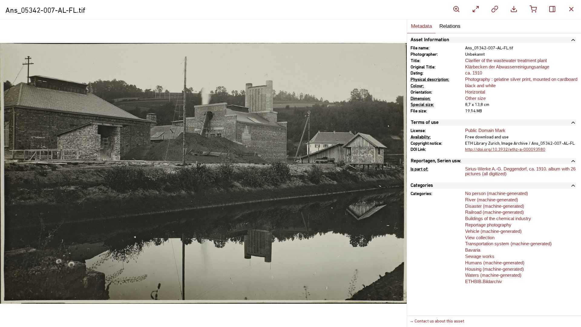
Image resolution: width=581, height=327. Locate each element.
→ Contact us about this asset (436, 321)
